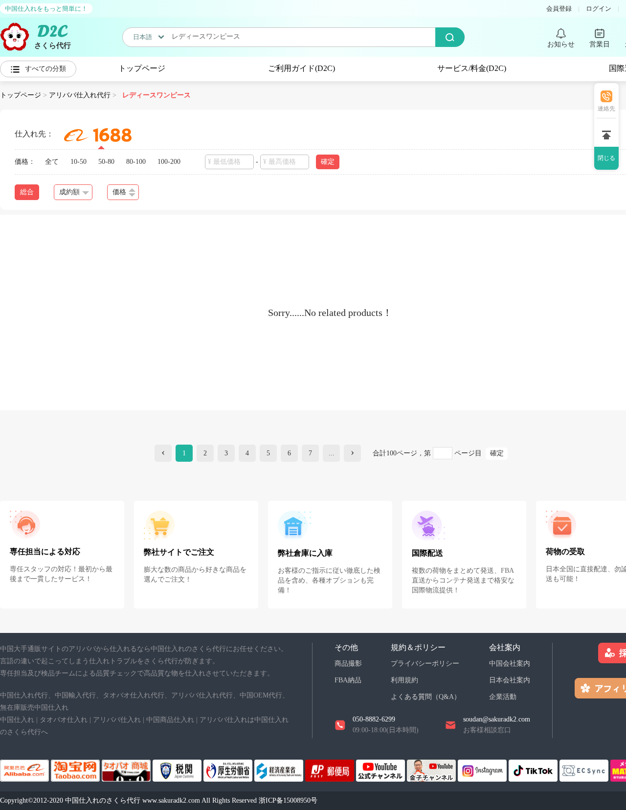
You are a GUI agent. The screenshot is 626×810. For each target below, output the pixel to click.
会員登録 (559, 8)
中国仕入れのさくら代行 (102, 800)
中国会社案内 (509, 663)
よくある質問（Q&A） (426, 696)
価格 (119, 192)
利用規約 (404, 680)
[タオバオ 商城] (127, 770)
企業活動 (502, 696)
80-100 (136, 161)
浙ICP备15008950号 (288, 800)
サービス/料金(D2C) (471, 68)
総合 (27, 192)
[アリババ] (25, 770)
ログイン (598, 8)
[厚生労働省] (228, 770)
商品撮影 (348, 663)
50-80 (106, 161)
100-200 (168, 161)
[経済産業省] (279, 770)
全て (52, 161)
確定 (497, 453)
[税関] (178, 770)
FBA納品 (348, 680)
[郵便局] (330, 770)
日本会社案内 (509, 680)
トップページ (141, 68)
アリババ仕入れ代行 (80, 95)
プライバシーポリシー (425, 663)
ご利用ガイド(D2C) (301, 68)
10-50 (78, 161)
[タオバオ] (76, 770)
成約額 (69, 192)
